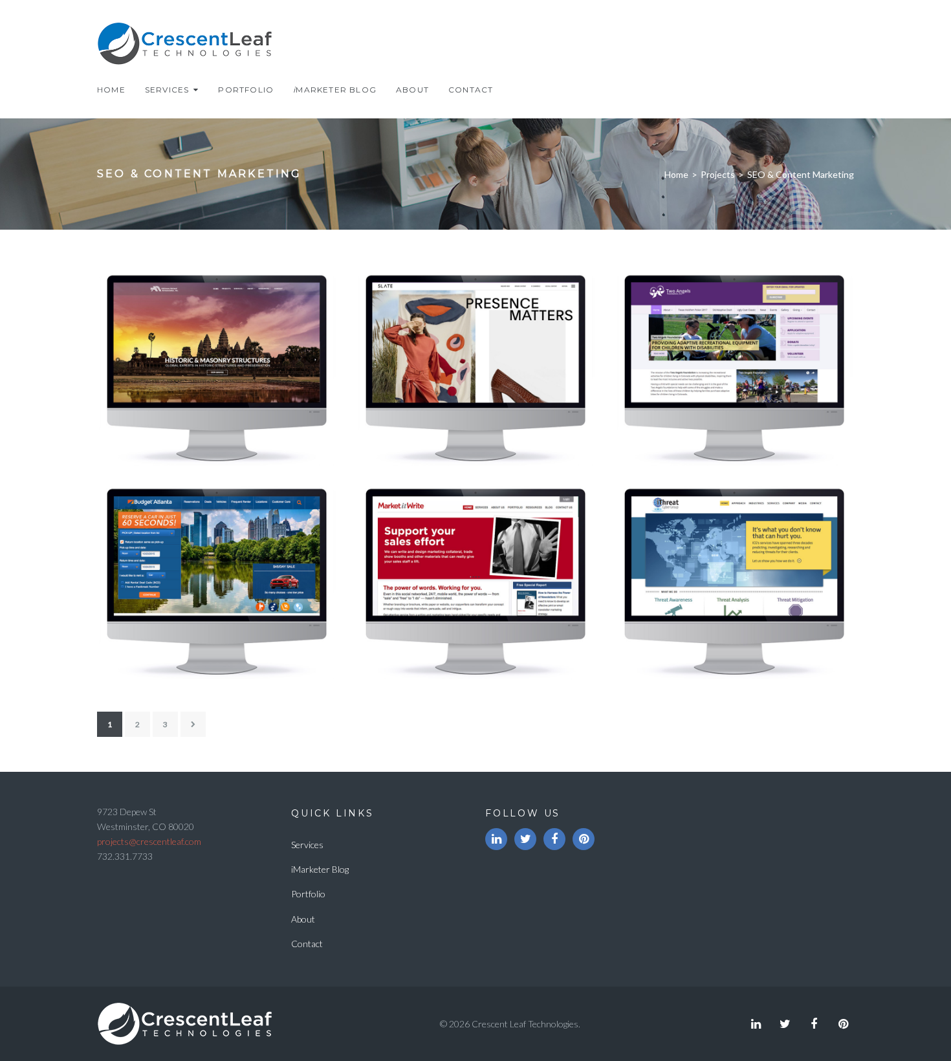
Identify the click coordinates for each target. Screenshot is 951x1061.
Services (167, 89)
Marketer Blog (335, 89)
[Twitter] (525, 839)
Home (111, 89)
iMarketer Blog (320, 869)
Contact (470, 89)
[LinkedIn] (496, 839)
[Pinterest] (584, 839)
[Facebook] (554, 839)
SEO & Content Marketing (472, 451)
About (412, 89)
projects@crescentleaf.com (149, 841)
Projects (718, 174)
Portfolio (246, 89)
